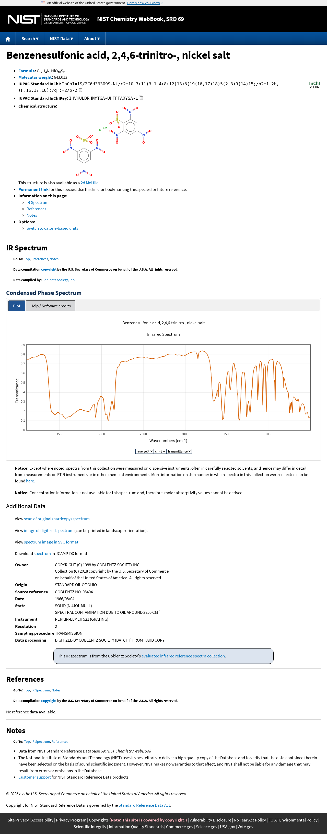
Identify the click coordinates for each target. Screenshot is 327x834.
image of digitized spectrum (49, 530)
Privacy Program (71, 820)
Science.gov (206, 826)
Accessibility (42, 820)
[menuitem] (8, 38)
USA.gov (227, 826)
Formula (26, 71)
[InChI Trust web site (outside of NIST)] (314, 88)
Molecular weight (35, 77)
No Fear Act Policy (250, 820)
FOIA (272, 820)
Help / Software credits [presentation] (50, 306)
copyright (48, 269)
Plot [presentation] (16, 306)
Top (27, 259)
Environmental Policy (298, 820)
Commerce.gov (179, 826)
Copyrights (99, 820)
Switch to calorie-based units (52, 228)
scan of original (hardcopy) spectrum (57, 519)
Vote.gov (245, 826)
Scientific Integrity (90, 826)
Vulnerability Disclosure (210, 820)
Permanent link (33, 189)
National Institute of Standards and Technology (48, 19)
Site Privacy (18, 820)
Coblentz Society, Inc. (58, 279)
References (36, 209)
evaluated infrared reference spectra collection (183, 656)
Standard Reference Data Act (144, 805)
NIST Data (59, 38)
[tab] (16, 305)
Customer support (34, 777)
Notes (32, 215)
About (90, 38)
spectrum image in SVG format (51, 542)
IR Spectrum (38, 202)
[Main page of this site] (8, 38)
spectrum (42, 553)
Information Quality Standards (136, 826)
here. (30, 481)
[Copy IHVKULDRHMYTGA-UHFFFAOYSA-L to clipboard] (141, 99)
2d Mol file (89, 183)
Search (28, 38)
